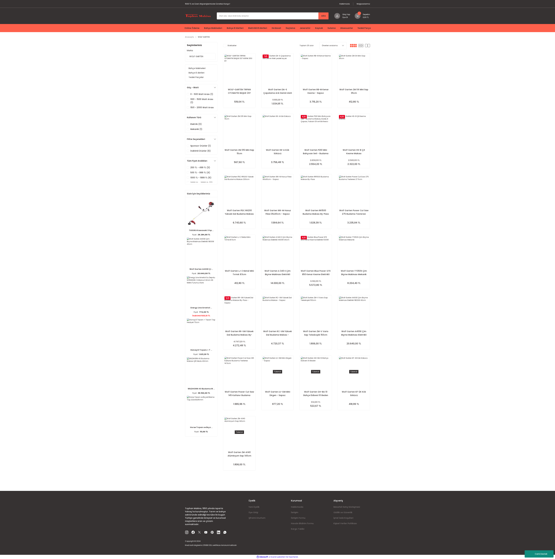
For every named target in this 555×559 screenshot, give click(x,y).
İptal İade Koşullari (343, 517)
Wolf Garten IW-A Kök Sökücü (277, 152)
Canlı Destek (541, 553)
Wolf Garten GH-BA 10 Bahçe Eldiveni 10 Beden (315, 393)
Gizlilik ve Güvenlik (342, 512)
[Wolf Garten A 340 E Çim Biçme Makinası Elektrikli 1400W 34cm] (277, 251)
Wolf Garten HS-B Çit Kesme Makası (354, 152)
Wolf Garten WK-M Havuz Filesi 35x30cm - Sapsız (277, 212)
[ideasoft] (262, 557)
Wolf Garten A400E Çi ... (201, 269)
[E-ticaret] (277, 557)
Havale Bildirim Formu (302, 523)
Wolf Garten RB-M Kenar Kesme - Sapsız (316, 91)
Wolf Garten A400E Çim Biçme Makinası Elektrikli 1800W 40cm (353, 333)
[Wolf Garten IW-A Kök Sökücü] (277, 130)
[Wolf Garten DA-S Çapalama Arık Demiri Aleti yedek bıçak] (277, 69)
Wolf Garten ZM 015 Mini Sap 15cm (239, 152)
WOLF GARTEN (204, 37)
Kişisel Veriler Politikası (345, 523)
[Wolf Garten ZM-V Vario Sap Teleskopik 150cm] (316, 311)
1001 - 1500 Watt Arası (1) (201, 101)
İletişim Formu (298, 517)
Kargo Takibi (297, 528)
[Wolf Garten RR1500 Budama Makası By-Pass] (316, 190)
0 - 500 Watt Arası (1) (201, 94)
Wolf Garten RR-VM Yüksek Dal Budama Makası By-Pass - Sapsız (239, 333)
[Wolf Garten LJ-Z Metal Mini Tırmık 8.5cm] (239, 251)
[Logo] (198, 15)
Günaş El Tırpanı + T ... (201, 350)
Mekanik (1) (196, 129)
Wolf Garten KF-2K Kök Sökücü (354, 393)
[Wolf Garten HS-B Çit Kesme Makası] (354, 130)
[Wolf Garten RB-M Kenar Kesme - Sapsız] (316, 69)
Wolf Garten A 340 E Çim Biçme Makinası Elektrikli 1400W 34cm (277, 272)
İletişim (294, 512)
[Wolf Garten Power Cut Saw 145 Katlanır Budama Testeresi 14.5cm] (239, 372)
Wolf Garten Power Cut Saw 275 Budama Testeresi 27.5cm (354, 212)
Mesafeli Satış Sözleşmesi (346, 506)
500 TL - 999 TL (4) (200, 172)
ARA (323, 16)
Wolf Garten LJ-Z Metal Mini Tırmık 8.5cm (239, 272)
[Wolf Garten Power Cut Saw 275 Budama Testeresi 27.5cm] (354, 190)
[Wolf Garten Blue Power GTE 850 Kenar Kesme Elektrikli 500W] (316, 251)
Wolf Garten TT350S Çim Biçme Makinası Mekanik (354, 272)
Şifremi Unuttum (257, 517)
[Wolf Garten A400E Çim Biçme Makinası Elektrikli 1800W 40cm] (354, 311)
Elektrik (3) (196, 124)
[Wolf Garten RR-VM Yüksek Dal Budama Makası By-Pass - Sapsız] (239, 311)
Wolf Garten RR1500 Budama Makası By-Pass (316, 212)
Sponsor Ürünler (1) (200, 145)
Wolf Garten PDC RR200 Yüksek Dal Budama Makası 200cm (239, 212)
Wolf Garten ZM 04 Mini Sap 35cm (353, 91)
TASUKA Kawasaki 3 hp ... (201, 230)
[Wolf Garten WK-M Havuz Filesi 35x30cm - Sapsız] (277, 190)
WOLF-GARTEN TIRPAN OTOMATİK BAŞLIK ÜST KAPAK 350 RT (239, 91)
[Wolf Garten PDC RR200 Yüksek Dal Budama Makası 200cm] (239, 190)
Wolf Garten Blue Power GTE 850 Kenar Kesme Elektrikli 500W (316, 272)
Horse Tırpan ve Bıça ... (201, 427)
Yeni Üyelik (254, 506)
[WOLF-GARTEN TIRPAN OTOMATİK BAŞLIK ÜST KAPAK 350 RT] (239, 69)
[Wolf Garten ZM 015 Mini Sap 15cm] (239, 130)
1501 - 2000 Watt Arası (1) (202, 109)
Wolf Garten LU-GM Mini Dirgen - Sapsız (277, 393)
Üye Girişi (253, 512)
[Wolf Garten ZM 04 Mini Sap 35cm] (354, 69)
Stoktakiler (231, 45)
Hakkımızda (297, 506)
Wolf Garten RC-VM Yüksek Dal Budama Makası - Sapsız (277, 333)
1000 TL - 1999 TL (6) (200, 177)
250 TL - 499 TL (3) (200, 167)
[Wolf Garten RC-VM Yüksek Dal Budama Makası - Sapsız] (277, 311)
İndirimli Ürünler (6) (200, 150)
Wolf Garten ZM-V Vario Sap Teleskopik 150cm (315, 333)
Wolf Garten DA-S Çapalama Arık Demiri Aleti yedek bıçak (277, 91)
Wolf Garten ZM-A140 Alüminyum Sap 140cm (239, 454)
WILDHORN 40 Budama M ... (201, 388)
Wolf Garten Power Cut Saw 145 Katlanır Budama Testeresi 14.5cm (239, 393)
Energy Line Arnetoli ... (201, 307)
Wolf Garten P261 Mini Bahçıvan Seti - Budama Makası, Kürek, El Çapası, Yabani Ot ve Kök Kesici (316, 152)
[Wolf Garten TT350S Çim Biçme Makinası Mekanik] (354, 251)
